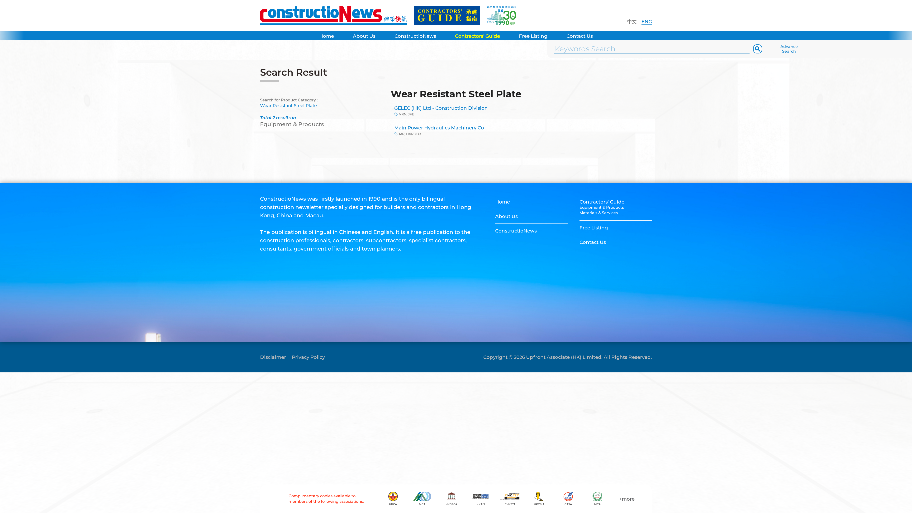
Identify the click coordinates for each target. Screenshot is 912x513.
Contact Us (579, 36)
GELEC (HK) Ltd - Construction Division (441, 108)
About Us (364, 36)
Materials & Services (599, 213)
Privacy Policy (308, 357)
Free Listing (533, 36)
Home (326, 36)
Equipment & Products (602, 207)
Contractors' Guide (477, 36)
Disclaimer (273, 357)
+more (627, 499)
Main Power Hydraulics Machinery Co (439, 128)
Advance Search (789, 49)
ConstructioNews (415, 36)
